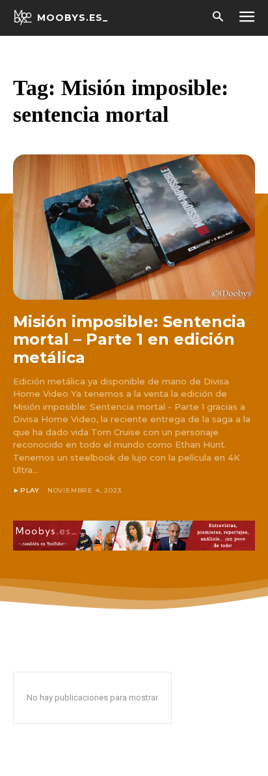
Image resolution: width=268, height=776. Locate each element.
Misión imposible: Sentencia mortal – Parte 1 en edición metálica (129, 339)
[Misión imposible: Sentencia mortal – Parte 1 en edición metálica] (134, 227)
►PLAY (26, 490)
